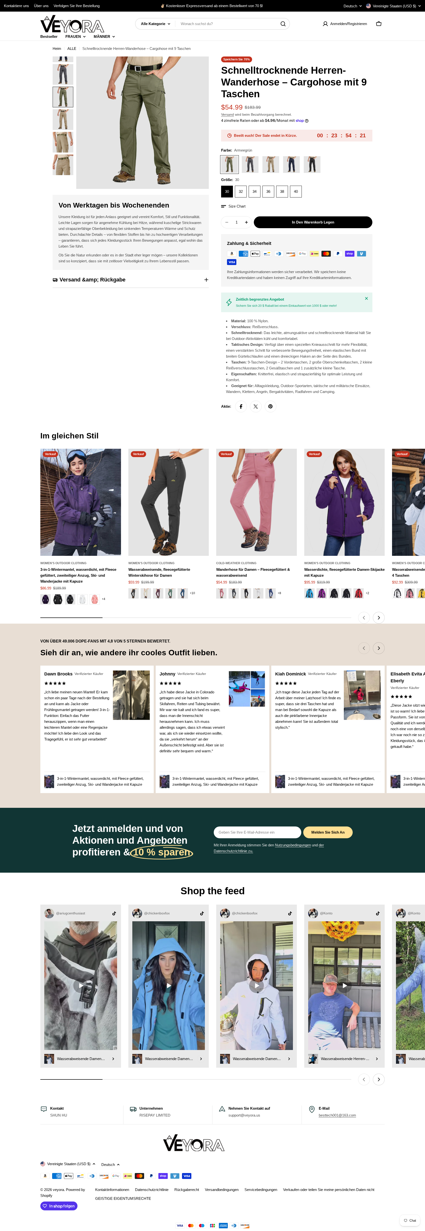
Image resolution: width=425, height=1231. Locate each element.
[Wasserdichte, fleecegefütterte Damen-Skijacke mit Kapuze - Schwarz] (334, 593)
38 (282, 191)
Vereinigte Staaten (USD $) (394, 6)
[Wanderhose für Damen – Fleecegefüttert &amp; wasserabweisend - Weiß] (258, 593)
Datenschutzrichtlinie (151, 1190)
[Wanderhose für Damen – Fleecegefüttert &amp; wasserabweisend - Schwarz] (246, 593)
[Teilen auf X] (256, 406)
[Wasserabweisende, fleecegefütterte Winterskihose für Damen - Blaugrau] (183, 593)
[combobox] (212, 24)
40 (296, 191)
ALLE (71, 48)
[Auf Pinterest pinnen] (270, 406)
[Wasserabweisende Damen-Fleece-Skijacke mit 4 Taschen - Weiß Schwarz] (397, 593)
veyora (58, 1190)
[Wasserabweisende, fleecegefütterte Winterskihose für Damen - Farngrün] (170, 593)
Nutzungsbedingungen (293, 845)
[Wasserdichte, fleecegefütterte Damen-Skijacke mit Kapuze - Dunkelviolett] (322, 593)
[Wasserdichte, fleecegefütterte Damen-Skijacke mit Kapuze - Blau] (309, 593)
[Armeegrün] (229, 164)
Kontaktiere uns (16, 6)
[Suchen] (283, 24)
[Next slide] (379, 618)
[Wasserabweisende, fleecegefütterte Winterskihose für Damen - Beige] (146, 593)
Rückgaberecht (186, 1190)
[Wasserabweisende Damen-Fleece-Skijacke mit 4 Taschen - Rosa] (409, 593)
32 (241, 191)
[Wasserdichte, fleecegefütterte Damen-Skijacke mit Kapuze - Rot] (358, 593)
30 (227, 191)
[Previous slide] (364, 618)
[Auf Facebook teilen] (241, 406)
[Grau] (250, 164)
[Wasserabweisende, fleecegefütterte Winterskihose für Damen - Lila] (158, 593)
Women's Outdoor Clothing (63, 563)
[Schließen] (366, 298)
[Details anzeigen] (113, 1059)
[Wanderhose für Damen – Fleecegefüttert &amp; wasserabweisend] (256, 502)
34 (255, 191)
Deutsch (350, 6)
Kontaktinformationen (112, 1190)
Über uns (41, 6)
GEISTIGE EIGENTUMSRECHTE (123, 1198)
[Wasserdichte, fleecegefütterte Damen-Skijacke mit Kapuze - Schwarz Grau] (346, 593)
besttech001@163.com (337, 1115)
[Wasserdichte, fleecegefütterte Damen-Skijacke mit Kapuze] (344, 502)
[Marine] (291, 164)
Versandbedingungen (222, 1190)
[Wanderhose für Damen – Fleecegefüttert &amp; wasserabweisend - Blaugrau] (270, 593)
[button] (233, 206)
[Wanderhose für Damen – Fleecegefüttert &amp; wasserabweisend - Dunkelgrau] (233, 593)
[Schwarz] (312, 164)
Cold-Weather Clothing (236, 563)
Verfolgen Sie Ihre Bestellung (77, 6)
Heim (57, 48)
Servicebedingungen (260, 1190)
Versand (227, 114)
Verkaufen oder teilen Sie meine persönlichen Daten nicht (328, 1190)
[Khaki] (270, 164)
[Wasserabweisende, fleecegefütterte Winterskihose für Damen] (168, 502)
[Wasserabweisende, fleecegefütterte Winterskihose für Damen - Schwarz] (133, 593)
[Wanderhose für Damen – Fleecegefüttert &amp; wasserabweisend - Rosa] (221, 593)
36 (268, 191)
